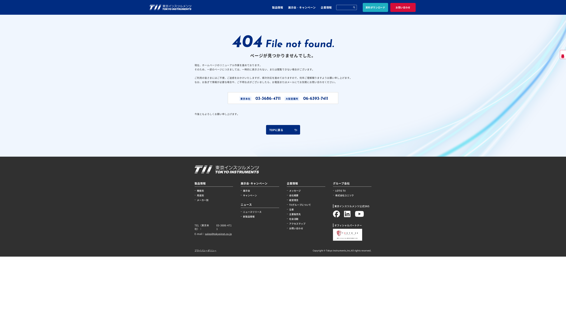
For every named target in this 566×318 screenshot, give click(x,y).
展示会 (246, 190)
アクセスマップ (297, 223)
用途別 (200, 195)
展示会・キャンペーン (302, 7)
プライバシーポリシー (205, 250)
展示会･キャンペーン (254, 183)
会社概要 (293, 195)
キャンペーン (250, 195)
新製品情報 (249, 216)
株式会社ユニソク (344, 195)
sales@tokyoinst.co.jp (218, 234)
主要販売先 (295, 214)
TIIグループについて (300, 204)
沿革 (291, 209)
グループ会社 (341, 183)
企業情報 (326, 7)
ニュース (246, 204)
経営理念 (293, 200)
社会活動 (293, 218)
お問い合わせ (296, 228)
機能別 (200, 190)
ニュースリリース (252, 211)
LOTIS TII (340, 190)
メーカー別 (203, 200)
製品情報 (277, 7)
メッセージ (295, 190)
